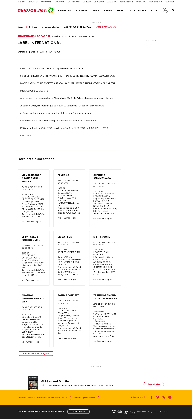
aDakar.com (112, 2)
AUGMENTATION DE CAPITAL (77, 27)
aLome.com (87, 2)
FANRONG (63, 175)
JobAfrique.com (155, 2)
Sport (108, 10)
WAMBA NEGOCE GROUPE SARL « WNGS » (31, 178)
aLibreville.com (126, 2)
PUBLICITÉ (95, 22)
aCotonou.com (74, 2)
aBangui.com (141, 2)
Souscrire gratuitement (84, 398)
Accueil (21, 27)
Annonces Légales (50, 27)
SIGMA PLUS (65, 236)
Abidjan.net (33, 2)
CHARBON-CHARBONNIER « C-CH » (33, 298)
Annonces (64, 10)
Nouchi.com (169, 2)
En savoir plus (154, 384)
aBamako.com (46, 2)
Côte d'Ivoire (137, 10)
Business (81, 10)
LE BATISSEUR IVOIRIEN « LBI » (31, 238)
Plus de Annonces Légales (36, 353)
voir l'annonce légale (31, 221)
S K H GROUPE (101, 236)
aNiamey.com (99, 2)
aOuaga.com (60, 2)
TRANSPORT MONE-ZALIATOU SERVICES (105, 297)
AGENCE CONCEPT (68, 295)
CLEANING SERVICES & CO (102, 177)
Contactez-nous (78, 411)
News (95, 10)
